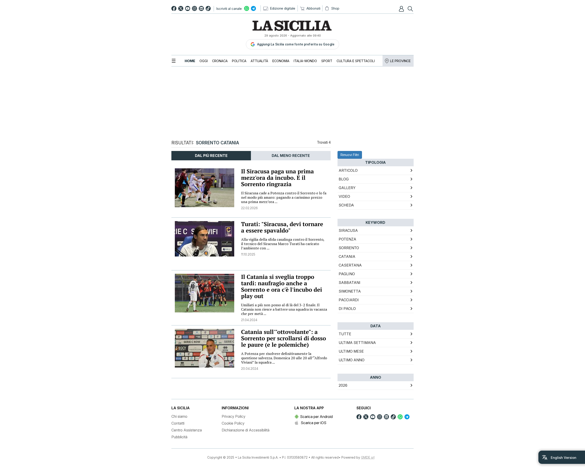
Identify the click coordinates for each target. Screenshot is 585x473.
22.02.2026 (249, 208)
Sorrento (349, 248)
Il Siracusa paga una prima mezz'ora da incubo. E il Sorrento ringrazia (277, 178)
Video (344, 196)
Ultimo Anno (351, 360)
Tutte (345, 334)
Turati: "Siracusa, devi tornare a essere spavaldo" (282, 227)
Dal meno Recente (291, 155)
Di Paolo (347, 308)
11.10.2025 (248, 254)
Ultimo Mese (351, 351)
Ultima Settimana (357, 342)
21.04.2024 (249, 320)
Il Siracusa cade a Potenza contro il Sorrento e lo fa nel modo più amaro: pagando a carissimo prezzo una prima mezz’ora (283, 197)
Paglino (347, 274)
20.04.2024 (249, 368)
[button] (402, 8)
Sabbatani (349, 282)
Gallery (347, 187)
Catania (347, 256)
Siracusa (348, 230)
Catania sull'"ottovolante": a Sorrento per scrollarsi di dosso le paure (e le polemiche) (283, 338)
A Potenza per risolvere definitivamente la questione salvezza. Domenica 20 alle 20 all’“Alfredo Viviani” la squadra (284, 358)
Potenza (347, 239)
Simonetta (350, 291)
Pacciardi (349, 300)
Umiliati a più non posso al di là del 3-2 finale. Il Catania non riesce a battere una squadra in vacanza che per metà (284, 309)
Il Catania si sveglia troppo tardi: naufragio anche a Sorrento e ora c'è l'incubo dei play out (281, 286)
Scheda (346, 205)
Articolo (348, 170)
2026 (343, 385)
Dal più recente (211, 155)
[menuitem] (190, 60)
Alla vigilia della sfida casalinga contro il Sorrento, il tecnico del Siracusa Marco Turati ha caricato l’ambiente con (282, 244)
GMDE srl (368, 457)
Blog (344, 179)
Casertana (350, 265)
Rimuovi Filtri (349, 155)
